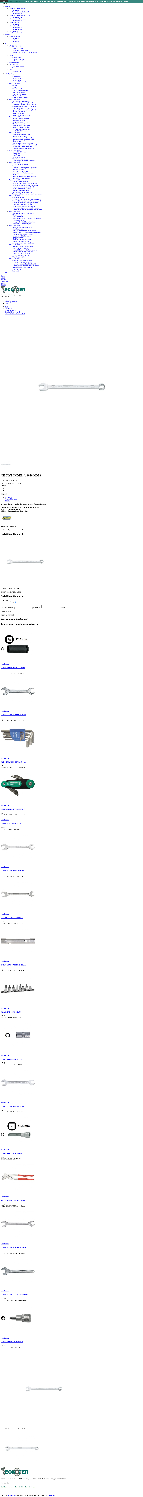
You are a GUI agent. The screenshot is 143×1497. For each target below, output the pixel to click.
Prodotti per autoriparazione (20, 119)
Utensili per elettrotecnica (20, 91)
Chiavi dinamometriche (19, 94)
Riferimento (4, 526)
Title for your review (7, 608)
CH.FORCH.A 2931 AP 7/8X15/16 (12, 918)
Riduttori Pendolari (14, 26)
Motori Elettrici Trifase (15, 45)
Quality (7, 600)
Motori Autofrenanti (15, 47)
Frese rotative (16, 141)
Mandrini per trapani (18, 157)
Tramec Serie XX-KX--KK (20, 12)
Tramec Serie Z (17, 24)
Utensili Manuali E (14, 150)
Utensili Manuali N (14, 259)
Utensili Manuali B (14, 99)
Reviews (7, 501)
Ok (4, 1)
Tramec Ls (15, 38)
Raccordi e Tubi (13, 64)
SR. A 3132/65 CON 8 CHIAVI (11, 1012)
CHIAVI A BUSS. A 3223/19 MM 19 (13, 668)
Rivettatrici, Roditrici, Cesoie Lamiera (24, 105)
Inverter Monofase (14, 36)
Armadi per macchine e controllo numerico (25, 266)
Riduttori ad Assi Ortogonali (17, 19)
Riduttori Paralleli (14, 22)
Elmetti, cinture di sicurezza (20, 248)
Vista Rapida (5, 664)
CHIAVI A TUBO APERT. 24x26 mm (13, 965)
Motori (7, 43)
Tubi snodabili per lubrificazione (22, 192)
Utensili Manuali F (14, 162)
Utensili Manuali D (14, 133)
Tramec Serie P (17, 27)
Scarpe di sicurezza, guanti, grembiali (23, 246)
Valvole (11, 69)
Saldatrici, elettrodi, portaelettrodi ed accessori (26, 232)
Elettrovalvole (16, 71)
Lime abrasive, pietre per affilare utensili (24, 145)
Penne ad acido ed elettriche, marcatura (24, 231)
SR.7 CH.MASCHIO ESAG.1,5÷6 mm (13, 762)
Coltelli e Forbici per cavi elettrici (22, 108)
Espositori (15, 271)
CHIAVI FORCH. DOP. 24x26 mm (12, 870)
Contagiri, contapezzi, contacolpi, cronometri (26, 208)
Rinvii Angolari (13, 31)
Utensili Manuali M (15, 245)
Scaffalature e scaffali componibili (22, 267)
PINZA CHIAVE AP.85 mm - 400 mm (13, 1200)
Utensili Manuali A (14, 84)
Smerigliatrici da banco (19, 152)
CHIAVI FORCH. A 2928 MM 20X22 (13, 1247)
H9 (6, 273)
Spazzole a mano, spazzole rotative (23, 140)
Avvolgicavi (16, 154)
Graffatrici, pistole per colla (20, 131)
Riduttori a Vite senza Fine (17, 8)
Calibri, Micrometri (18, 197)
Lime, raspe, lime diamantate (21, 134)
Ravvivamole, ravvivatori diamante (23, 148)
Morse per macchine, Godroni (21, 189)
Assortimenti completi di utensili (22, 262)
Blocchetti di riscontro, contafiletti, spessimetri (26, 201)
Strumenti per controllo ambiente (22, 227)
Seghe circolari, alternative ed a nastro (24, 176)
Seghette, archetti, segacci (20, 136)
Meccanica (12, 75)
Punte (14, 166)
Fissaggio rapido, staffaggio (20, 190)
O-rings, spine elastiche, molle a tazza (24, 222)
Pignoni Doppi (16, 80)
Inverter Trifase (13, 40)
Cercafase (15, 87)
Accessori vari (16, 269)
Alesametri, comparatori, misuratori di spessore (26, 199)
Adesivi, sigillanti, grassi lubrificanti (23, 243)
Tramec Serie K (17, 13)
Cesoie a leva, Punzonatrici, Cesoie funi (24, 106)
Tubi (13, 68)
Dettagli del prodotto (11, 499)
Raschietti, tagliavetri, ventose (21, 129)
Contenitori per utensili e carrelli (22, 260)
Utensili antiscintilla (18, 257)
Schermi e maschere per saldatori (22, 252)
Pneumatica (8, 54)
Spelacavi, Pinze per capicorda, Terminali (25, 110)
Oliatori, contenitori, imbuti (20, 241)
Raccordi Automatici (18, 66)
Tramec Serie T (17, 20)
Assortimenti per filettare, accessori (23, 173)
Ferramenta (8, 73)
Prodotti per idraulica (18, 112)
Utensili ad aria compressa (20, 159)
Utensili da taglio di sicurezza (21, 253)
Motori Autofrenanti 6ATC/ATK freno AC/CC (26, 52)
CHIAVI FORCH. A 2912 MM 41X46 (13, 715)
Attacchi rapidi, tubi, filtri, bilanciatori (24, 161)
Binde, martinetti (17, 217)
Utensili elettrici (17, 155)
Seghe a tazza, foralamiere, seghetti (23, 138)
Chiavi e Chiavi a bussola (20, 98)
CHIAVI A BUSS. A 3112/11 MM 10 (12, 1059)
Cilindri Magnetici (18, 59)
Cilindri (11, 55)
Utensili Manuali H (14, 196)
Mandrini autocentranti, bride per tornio (24, 183)
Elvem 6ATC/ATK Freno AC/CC (22, 50)
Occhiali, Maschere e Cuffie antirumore (24, 250)
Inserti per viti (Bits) (18, 92)
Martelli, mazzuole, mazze (20, 122)
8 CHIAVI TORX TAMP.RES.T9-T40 (13, 809)
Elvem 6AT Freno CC (19, 48)
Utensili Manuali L (14, 211)
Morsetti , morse (17, 215)
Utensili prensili (17, 89)
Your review (37, 608)
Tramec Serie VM (17, 17)
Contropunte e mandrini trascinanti (23, 187)
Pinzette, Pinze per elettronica (21, 101)
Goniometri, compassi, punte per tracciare (25, 203)
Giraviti (14, 85)
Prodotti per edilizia (18, 113)
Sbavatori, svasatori (18, 169)
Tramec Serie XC (17, 10)
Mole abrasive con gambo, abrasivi (23, 143)
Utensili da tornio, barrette (20, 164)
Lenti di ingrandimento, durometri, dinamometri (27, 210)
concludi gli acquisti (11, 302)
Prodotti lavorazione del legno (21, 115)
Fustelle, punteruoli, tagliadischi (22, 127)
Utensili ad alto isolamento (20, 255)
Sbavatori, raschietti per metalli (21, 178)
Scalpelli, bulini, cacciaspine (21, 126)
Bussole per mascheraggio (20, 182)
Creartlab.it (51, 1495)
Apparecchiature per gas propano (22, 234)
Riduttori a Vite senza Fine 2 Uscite (19, 15)
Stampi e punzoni (17, 229)
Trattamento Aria (14, 62)
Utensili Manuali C (14, 117)
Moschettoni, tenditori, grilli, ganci (23, 213)
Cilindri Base (16, 57)
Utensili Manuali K (14, 225)
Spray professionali (18, 238)
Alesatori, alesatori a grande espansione (24, 168)
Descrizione (8, 497)
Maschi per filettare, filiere (20, 171)
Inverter (7, 34)
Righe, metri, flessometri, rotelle (22, 204)
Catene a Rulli (16, 76)
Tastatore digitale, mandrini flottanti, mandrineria (27, 194)
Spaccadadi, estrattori (18, 120)
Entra (6, 303)
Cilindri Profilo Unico (19, 61)
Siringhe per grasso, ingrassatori (22, 239)
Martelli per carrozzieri (19, 124)
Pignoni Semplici (17, 78)
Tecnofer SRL (11, 1495)
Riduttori (7, 6)
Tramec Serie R (17, 33)
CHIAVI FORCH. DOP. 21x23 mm (12, 1106)
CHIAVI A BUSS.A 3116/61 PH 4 (12, 1342)
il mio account (9, 300)
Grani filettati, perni (18, 220)
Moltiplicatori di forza (19, 96)
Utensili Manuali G (14, 180)
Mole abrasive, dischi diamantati (22, 147)
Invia (3, 615)
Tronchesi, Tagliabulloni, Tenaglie (22, 103)
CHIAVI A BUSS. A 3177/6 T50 (11, 1153)
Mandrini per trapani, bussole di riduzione (25, 185)
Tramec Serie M (17, 29)
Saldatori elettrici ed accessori (21, 236)
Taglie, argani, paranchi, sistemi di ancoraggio (26, 218)
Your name (63, 608)
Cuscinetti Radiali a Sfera (20, 82)
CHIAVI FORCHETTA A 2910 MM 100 (14, 1295)
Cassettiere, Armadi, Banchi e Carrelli (24, 264)
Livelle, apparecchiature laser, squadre (24, 206)
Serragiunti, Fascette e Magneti (21, 224)
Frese (14, 175)
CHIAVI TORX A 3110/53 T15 (11, 823)
